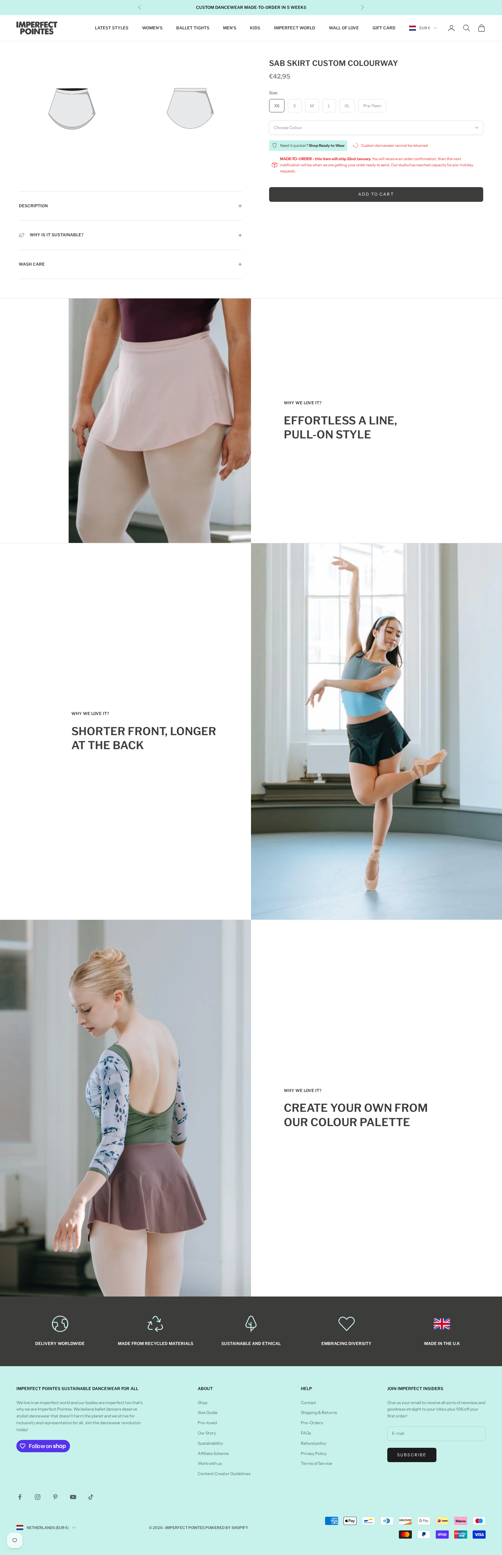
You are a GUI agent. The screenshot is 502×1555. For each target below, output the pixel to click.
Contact (308, 1402)
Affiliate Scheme (213, 1453)
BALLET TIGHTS (192, 27)
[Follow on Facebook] (19, 1497)
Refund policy (313, 1443)
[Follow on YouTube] (73, 1497)
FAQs (306, 1432)
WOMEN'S (152, 27)
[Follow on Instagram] (37, 1497)
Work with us (210, 1463)
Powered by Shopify (226, 1527)
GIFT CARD (384, 27)
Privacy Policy (313, 1453)
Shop (202, 1402)
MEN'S (229, 27)
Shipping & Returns (319, 1412)
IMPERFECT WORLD (294, 27)
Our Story (207, 1432)
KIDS (255, 27)
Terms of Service (316, 1463)
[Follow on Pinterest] (55, 1497)
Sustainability (210, 1443)
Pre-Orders (312, 1422)
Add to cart (376, 194)
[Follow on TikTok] (90, 1497)
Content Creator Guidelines (224, 1473)
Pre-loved (207, 1422)
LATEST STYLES (111, 27)
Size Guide (208, 1412)
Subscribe (412, 1454)
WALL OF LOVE (344, 27)
